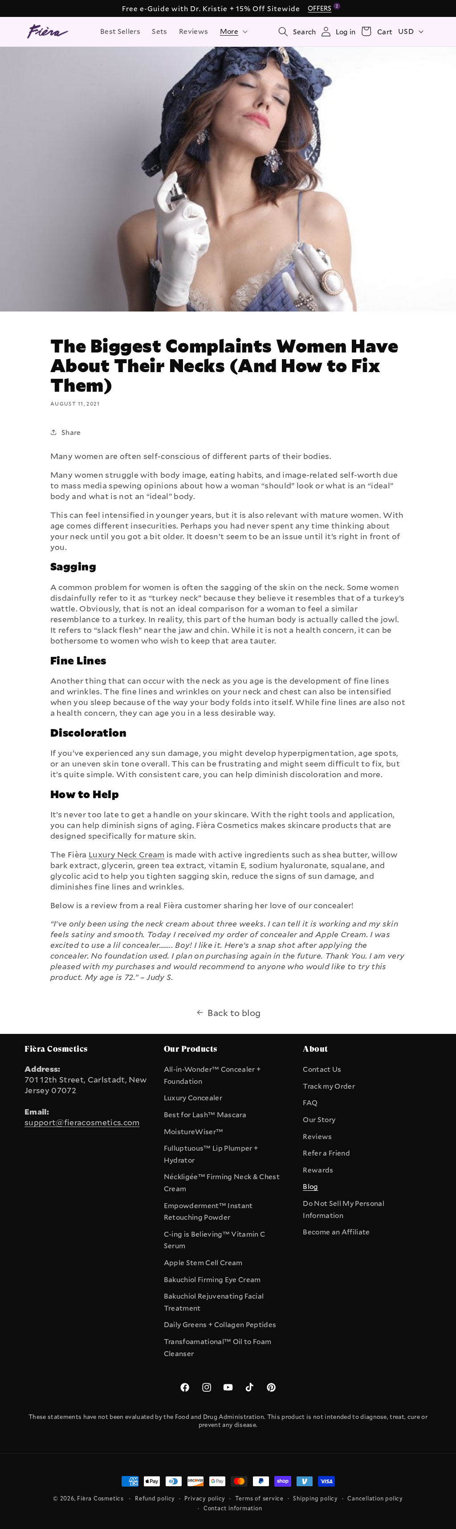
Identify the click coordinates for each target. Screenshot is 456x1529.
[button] (233, 31)
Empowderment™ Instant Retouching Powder (208, 1211)
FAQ (310, 1102)
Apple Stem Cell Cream (203, 1262)
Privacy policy (204, 1498)
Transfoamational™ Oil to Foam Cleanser (218, 1347)
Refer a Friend (326, 1152)
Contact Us (322, 1069)
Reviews (317, 1136)
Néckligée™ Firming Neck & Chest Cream (222, 1182)
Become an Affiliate (336, 1231)
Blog (310, 1186)
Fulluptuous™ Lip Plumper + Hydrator (211, 1154)
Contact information (233, 1508)
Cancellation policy (375, 1498)
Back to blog (234, 1012)
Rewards (318, 1169)
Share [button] (71, 432)
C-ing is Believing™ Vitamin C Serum (214, 1240)
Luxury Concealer (193, 1097)
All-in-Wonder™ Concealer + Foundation (212, 1075)
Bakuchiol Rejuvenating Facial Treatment (214, 1301)
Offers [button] (321, 8)
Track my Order (329, 1086)
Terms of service (259, 1498)
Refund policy (155, 1498)
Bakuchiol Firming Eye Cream (212, 1279)
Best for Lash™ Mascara (205, 1114)
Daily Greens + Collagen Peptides (220, 1324)
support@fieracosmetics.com (82, 1122)
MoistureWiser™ (194, 1131)
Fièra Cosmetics (100, 1498)
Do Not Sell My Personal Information (343, 1209)
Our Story (319, 1119)
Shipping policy (315, 1498)
